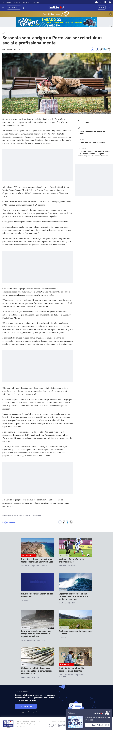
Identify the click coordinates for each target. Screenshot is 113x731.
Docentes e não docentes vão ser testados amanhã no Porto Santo (37, 560)
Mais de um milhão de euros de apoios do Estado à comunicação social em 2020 (36, 670)
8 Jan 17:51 (71, 603)
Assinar (101, 7)
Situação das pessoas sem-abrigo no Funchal (37, 595)
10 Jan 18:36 (41, 640)
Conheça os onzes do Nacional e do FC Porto (75, 632)
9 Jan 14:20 (62, 676)
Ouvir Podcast (97, 725)
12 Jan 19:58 (72, 566)
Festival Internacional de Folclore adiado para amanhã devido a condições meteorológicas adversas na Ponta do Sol (93, 154)
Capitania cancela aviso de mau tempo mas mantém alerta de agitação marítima (36, 633)
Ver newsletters (25, 706)
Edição (13, 7)
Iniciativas (37, 2)
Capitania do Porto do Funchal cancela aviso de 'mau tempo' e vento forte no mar (73, 596)
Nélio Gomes (63, 566)
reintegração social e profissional (16, 515)
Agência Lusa (25, 677)
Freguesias (17, 2)
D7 (3, 2)
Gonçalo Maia (35, 566)
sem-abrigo (36, 515)
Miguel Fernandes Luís (28, 640)
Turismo (8, 2)
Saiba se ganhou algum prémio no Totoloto (91, 132)
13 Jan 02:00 (25, 600)
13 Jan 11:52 (35, 677)
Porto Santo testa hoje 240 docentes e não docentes (71, 669)
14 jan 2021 (19, 49)
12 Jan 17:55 (62, 637)
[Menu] (3, 8)
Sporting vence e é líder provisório (91, 142)
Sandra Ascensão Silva (66, 675)
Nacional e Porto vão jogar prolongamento (71, 560)
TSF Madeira (27, 2)
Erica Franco (25, 566)
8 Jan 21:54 (44, 566)
